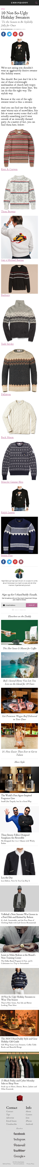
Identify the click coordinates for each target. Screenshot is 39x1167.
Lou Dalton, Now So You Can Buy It (15, 881)
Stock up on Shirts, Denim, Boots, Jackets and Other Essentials (19, 1087)
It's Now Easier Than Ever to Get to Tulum (19, 753)
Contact (9, 1111)
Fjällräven (6, 394)
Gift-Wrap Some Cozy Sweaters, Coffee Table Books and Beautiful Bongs (18, 1045)
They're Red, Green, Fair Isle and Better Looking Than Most (16, 1004)
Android (29, 1124)
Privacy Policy (30, 1164)
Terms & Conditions (18, 1164)
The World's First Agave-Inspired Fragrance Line (16, 797)
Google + (19, 1156)
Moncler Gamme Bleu (12, 482)
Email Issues (11, 1121)
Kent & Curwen (9, 169)
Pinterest (19, 1145)
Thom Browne (8, 211)
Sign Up (32, 605)
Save (15, 34)
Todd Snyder (7, 343)
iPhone (29, 1121)
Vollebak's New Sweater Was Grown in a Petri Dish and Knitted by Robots (19, 916)
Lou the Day (7, 877)
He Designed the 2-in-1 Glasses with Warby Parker (18, 842)
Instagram (19, 1139)
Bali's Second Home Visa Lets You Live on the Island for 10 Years (19, 682)
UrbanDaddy (19, 3)
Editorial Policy (7, 1164)
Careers (29, 1114)
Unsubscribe (11, 1124)
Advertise (10, 1117)
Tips (8, 1114)
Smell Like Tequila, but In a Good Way (16, 801)
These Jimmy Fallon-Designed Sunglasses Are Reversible (15, 836)
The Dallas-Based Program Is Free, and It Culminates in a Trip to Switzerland (16, 962)
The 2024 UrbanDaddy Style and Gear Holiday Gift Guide (19, 1040)
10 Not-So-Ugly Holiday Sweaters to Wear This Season (18, 998)
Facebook (19, 1134)
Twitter (19, 1151)
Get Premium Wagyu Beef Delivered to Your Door (19, 717)
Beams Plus (7, 555)
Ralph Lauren (8, 512)
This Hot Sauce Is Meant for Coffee (19, 648)
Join (27, 1117)
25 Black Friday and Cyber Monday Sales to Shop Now (17, 1082)
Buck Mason (7, 437)
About (28, 1111)
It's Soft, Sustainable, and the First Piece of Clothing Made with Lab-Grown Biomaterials (18, 921)
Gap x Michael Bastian (12, 260)
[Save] (21, 34)
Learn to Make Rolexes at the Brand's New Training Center (18, 956)
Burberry (5, 295)
